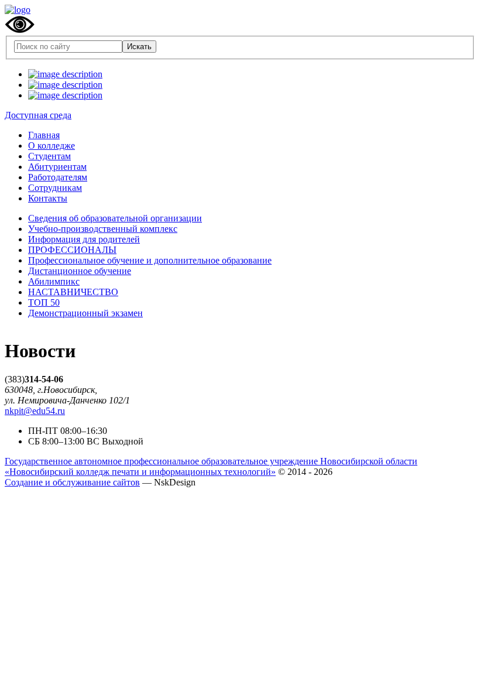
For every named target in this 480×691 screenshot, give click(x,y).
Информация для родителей (84, 239)
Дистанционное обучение (79, 271)
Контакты (47, 198)
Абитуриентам (57, 167)
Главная (44, 135)
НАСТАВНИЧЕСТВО (73, 292)
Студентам (49, 156)
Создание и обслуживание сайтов (72, 482)
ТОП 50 (44, 302)
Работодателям (57, 177)
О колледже (51, 145)
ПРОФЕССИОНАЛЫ (72, 250)
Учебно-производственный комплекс (102, 229)
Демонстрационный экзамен (85, 313)
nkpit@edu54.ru (35, 411)
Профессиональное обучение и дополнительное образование (150, 260)
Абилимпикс (54, 281)
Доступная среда (38, 115)
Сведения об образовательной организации (115, 218)
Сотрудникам (55, 188)
